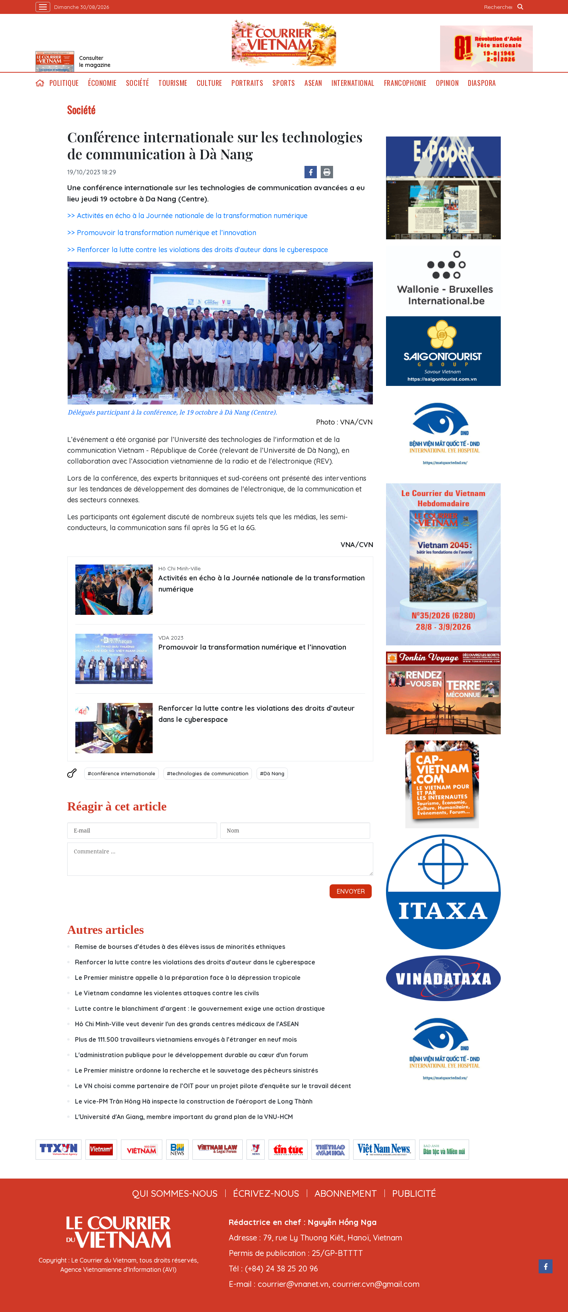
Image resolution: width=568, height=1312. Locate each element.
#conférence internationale (121, 773)
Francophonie (405, 83)
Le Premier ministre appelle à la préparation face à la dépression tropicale (188, 977)
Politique (64, 83)
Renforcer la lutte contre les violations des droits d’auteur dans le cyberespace (256, 714)
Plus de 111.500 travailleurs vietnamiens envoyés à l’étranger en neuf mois (186, 1039)
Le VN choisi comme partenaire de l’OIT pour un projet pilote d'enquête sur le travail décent (213, 1086)
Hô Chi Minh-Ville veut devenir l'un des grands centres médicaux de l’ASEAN (187, 1024)
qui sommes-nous (175, 1193)
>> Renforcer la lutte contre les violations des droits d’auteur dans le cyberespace (197, 249)
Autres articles (105, 930)
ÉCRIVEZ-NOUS (266, 1193)
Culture (209, 83)
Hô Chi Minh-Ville (179, 568)
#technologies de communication (207, 773)
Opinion (447, 83)
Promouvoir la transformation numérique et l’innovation (252, 647)
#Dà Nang (272, 773)
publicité (414, 1193)
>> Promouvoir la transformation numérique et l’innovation (161, 232)
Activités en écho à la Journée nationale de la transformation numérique (261, 583)
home (40, 83)
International (353, 83)
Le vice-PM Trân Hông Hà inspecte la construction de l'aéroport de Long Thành (194, 1101)
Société (137, 83)
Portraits (247, 83)
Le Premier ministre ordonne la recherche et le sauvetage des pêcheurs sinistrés (196, 1070)
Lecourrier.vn (284, 43)
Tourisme (172, 83)
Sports (283, 83)
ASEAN (313, 83)
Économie (102, 83)
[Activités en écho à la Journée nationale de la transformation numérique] (114, 590)
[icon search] (520, 7)
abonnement (346, 1193)
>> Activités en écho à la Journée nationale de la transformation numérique (187, 215)
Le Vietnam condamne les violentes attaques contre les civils (167, 993)
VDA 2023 (171, 637)
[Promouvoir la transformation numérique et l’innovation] (114, 659)
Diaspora (482, 83)
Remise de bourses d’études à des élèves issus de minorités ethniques (180, 946)
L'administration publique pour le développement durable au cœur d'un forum (191, 1055)
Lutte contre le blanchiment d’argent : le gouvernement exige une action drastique (200, 1008)
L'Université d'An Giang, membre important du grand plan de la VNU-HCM (184, 1117)
